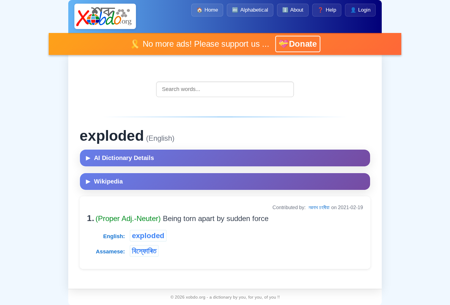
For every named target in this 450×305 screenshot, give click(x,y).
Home (207, 10)
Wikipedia (104, 181)
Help (326, 10)
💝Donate (298, 43)
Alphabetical (250, 10)
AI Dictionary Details (120, 157)
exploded (148, 235)
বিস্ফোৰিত (144, 251)
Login (360, 10)
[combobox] (225, 89)
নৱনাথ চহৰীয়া (319, 207)
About (292, 10)
